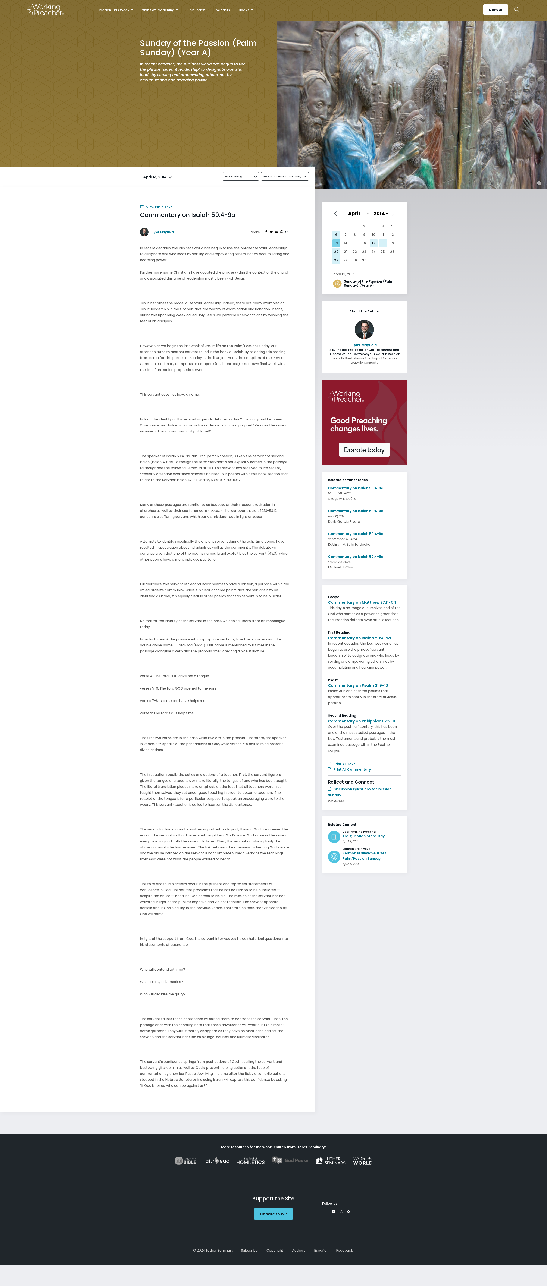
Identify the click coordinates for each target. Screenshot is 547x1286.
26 (392, 252)
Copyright (274, 1250)
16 (364, 243)
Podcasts (221, 10)
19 (392, 243)
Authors (298, 1250)
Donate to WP (273, 1214)
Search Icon (517, 9)
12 (392, 235)
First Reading (233, 176)
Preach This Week (114, 10)
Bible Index (195, 10)
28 (346, 260)
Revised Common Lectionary (282, 176)
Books (244, 10)
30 (364, 260)
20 (336, 252)
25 (383, 252)
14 (345, 243)
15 (355, 243)
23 (364, 252)
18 (383, 243)
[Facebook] (326, 1211)
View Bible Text (158, 207)
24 (373, 252)
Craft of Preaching (158, 10)
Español (320, 1250)
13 (336, 243)
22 (355, 252)
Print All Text (343, 764)
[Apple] (341, 1211)
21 (345, 252)
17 (373, 243)
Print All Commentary (351, 769)
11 (383, 235)
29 (355, 260)
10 (373, 235)
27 (336, 260)
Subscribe (249, 1250)
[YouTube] (334, 1211)
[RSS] (348, 1211)
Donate (495, 9)
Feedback (344, 1250)
